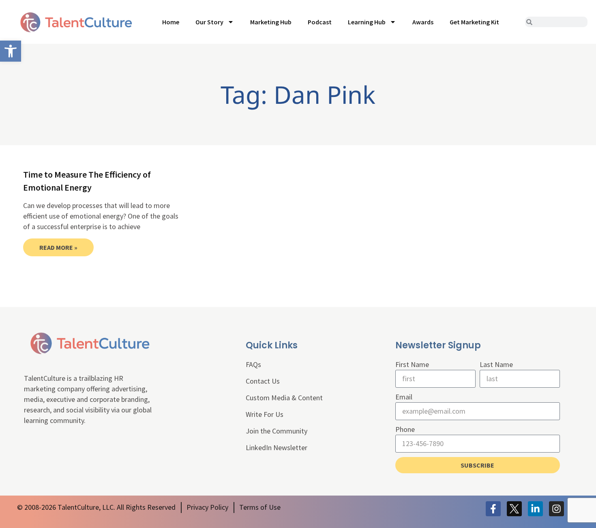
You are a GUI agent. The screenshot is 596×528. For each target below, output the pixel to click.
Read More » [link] (58, 247)
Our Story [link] (209, 22)
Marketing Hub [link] (271, 22)
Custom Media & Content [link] (284, 397)
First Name (412, 364)
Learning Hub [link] (367, 22)
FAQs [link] (253, 364)
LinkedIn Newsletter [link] (276, 447)
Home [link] (170, 22)
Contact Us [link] (263, 381)
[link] (10, 51)
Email (403, 396)
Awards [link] (422, 22)
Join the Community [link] (276, 431)
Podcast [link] (320, 22)
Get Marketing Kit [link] (474, 22)
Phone (405, 429)
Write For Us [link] (264, 414)
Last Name (496, 364)
